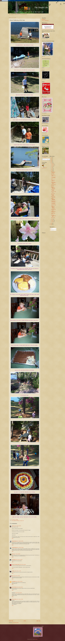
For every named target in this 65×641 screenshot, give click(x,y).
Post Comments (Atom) (15, 622)
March (52, 219)
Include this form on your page (48, 28)
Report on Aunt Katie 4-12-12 (53, 197)
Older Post (38, 620)
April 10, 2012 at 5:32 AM (19, 599)
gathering (15, 520)
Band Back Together (52, 195)
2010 (51, 224)
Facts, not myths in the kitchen (53, 177)
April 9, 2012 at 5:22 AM (18, 592)
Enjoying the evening (52, 190)
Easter (12, 520)
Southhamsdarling (14, 547)
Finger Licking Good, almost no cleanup (53, 183)
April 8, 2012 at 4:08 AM (23, 564)
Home (25, 620)
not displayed (14, 581)
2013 (51, 161)
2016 (51, 157)
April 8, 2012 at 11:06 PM (19, 581)
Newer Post (11, 620)
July (52, 167)
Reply (12, 538)
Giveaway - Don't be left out (53, 211)
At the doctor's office (53, 180)
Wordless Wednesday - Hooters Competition (53, 207)
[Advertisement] (45, 172)
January (52, 221)
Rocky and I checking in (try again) (53, 216)
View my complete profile (45, 20)
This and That (53, 193)
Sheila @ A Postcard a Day (15, 564)
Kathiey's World (14, 599)
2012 (51, 162)
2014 (51, 160)
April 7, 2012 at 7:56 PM (20, 547)
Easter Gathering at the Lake (53, 203)
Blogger (36, 639)
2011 (51, 223)
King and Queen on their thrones (53, 201)
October (52, 163)
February (52, 220)
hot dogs (21, 520)
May (52, 169)
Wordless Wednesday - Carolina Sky (53, 199)
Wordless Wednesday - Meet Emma (53, 188)
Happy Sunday (53, 217)
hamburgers (18, 520)
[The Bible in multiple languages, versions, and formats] (48, 27)
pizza (23, 520)
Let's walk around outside (53, 209)
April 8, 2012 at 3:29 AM (19, 559)
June (52, 168)
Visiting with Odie (53, 184)
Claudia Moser (14, 559)
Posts (51, 228)
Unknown (44, 19)
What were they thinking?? (53, 172)
